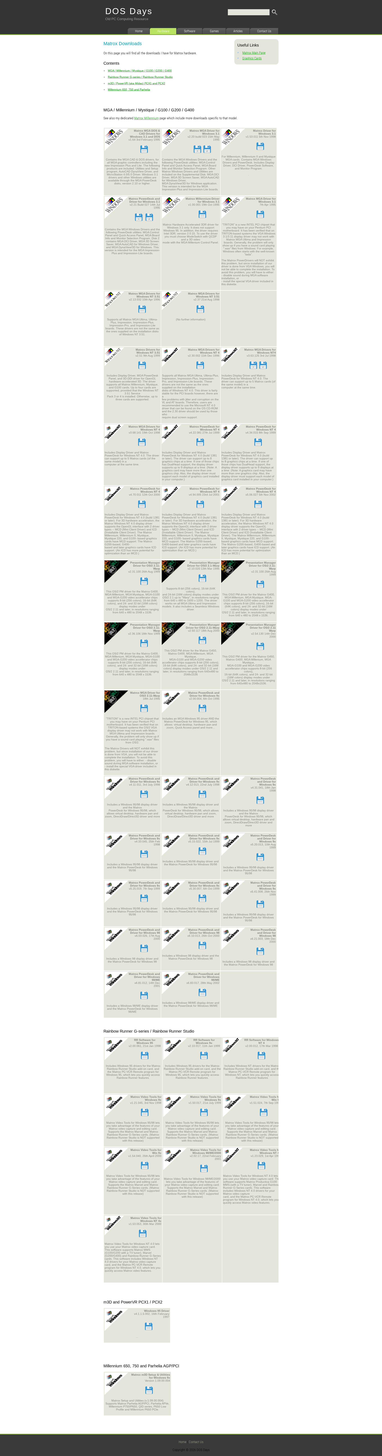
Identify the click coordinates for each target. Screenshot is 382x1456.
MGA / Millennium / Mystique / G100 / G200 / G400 (140, 70)
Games (214, 31)
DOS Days (129, 11)
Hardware (163, 31)
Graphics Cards (252, 58)
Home (138, 31)
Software (189, 31)
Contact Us (264, 31)
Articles (238, 31)
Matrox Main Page (253, 53)
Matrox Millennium (146, 118)
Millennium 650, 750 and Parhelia (129, 89)
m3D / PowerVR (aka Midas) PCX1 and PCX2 (136, 83)
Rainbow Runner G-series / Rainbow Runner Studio (140, 77)
